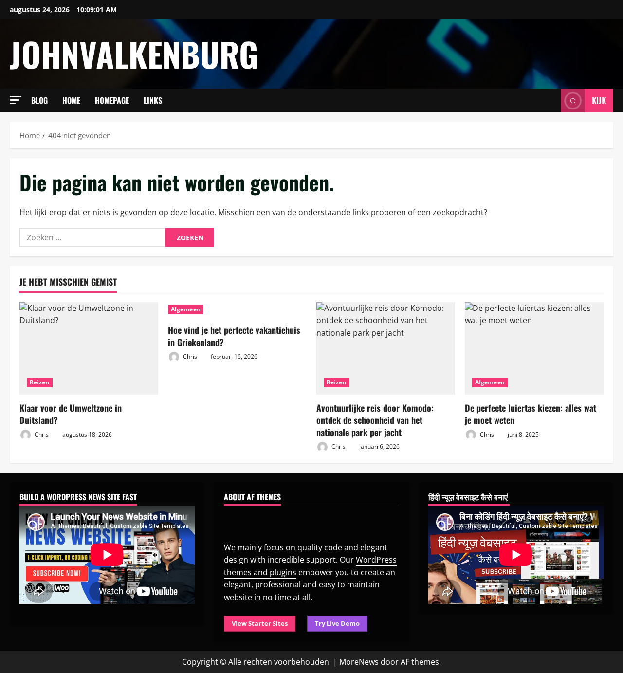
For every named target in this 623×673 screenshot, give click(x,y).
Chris (41, 434)
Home (71, 100)
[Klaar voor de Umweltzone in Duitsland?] (88, 348)
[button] (15, 100)
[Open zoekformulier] (550, 100)
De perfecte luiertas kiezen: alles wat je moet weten (530, 413)
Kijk (599, 100)
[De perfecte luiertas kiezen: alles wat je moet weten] (534, 348)
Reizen (40, 382)
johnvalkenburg (134, 53)
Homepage (112, 100)
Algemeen (186, 309)
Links (153, 100)
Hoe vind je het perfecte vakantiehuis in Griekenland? (234, 336)
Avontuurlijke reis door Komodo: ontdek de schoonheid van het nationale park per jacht (375, 419)
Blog (39, 100)
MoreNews (359, 661)
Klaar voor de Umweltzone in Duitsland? (70, 413)
